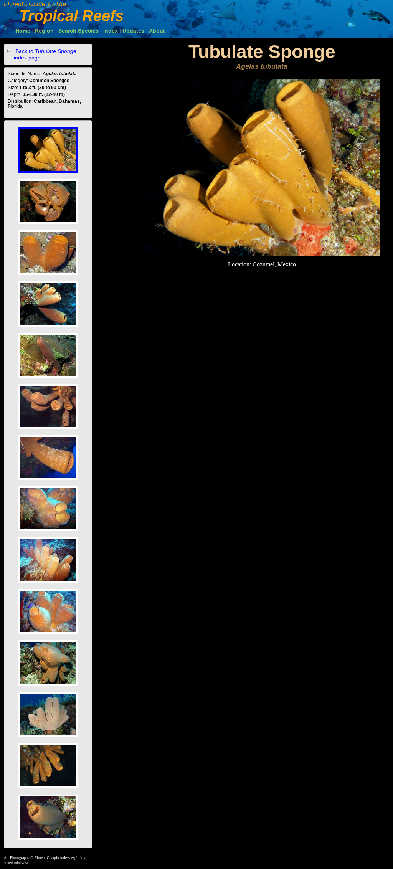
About (157, 31)
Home (22, 31)
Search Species (78, 31)
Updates (133, 31)
